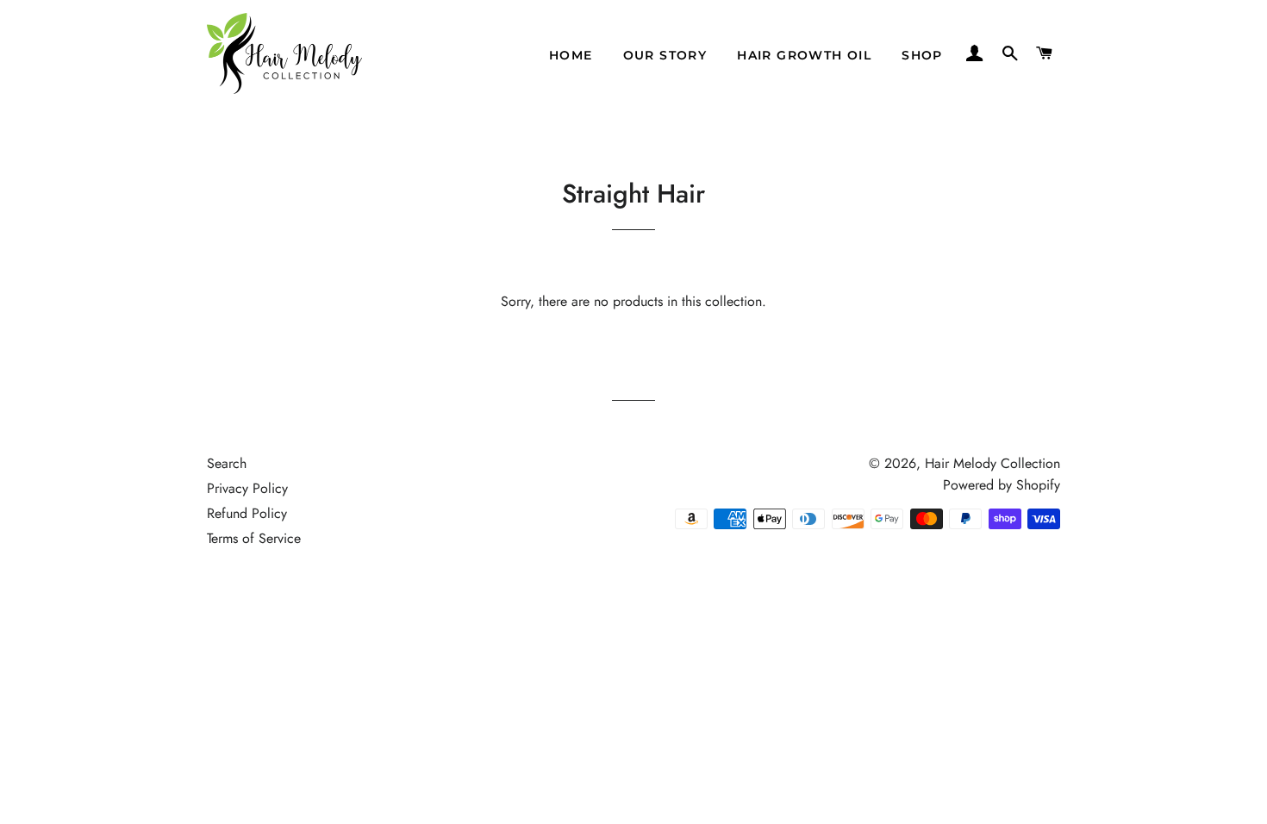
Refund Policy (247, 513)
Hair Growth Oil (804, 55)
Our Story (665, 55)
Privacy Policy (247, 488)
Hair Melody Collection (992, 463)
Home (571, 55)
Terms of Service (254, 538)
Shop (922, 55)
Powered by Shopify (1001, 485)
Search (227, 463)
